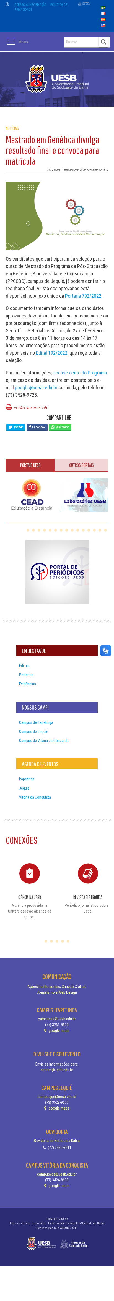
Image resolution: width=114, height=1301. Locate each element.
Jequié (24, 788)
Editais (24, 666)
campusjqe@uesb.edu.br (57, 1096)
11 (83, 530)
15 (105, 530)
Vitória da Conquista (35, 797)
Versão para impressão (30, 408)
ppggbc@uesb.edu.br (36, 387)
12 (88, 530)
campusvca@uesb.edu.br (57, 1174)
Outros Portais (81, 465)
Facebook (38, 427)
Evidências (27, 684)
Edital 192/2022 (52, 353)
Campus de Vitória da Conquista (44, 740)
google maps (58, 1030)
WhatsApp (62, 427)
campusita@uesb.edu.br (57, 1019)
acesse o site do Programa (80, 373)
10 (77, 530)
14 (100, 530)
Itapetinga (27, 779)
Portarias (26, 675)
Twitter (18, 427)
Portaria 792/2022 (83, 296)
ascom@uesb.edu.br (57, 1070)
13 (94, 530)
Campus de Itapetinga (36, 722)
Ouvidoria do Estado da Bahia (57, 1140)
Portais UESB (30, 465)
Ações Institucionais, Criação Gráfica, (56, 986)
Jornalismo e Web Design (57, 992)
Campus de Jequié (33, 731)
